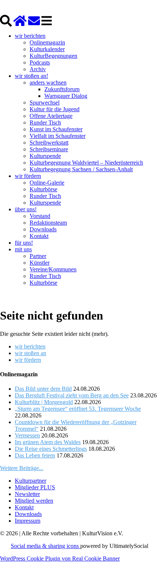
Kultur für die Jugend (55, 109)
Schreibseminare (49, 149)
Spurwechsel (45, 102)
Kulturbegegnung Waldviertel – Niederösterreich (86, 162)
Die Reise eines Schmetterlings (51, 449)
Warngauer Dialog (65, 96)
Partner (38, 256)
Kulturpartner (30, 480)
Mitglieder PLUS (35, 487)
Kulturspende (45, 156)
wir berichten (30, 36)
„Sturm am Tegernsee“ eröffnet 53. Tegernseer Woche (78, 409)
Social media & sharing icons (45, 546)
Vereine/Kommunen (53, 269)
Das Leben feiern (35, 455)
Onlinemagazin (47, 42)
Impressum (27, 521)
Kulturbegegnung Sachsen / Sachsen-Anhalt (81, 169)
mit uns (23, 249)
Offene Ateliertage (51, 116)
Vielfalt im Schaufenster (57, 136)
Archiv (38, 69)
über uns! (26, 209)
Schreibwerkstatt (49, 142)
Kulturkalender (47, 49)
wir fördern (28, 176)
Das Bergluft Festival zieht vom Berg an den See (72, 395)
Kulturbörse (43, 189)
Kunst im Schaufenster (56, 129)
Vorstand (40, 216)
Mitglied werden (34, 500)
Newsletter (27, 494)
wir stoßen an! (31, 76)
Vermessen (27, 435)
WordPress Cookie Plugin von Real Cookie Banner (60, 558)
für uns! (24, 242)
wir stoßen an (30, 353)
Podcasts (40, 62)
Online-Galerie (47, 182)
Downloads (43, 229)
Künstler (40, 262)
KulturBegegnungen (53, 56)
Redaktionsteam (48, 222)
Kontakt (39, 236)
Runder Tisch (45, 122)
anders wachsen (48, 82)
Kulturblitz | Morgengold (44, 402)
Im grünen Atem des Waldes (48, 442)
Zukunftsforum (62, 89)
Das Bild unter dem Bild (43, 389)
